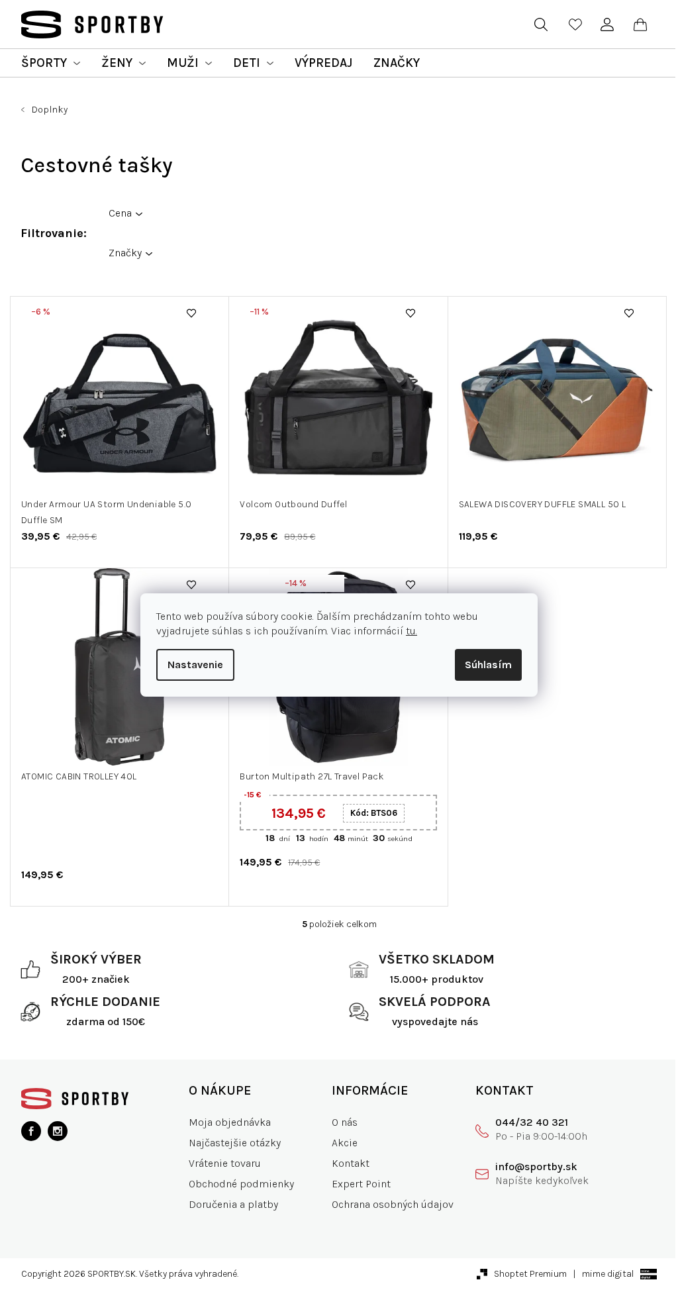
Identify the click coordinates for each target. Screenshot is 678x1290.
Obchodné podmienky (241, 1183)
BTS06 (373, 813)
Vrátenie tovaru (225, 1163)
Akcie (345, 1142)
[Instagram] (58, 1131)
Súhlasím (488, 664)
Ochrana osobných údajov (393, 1204)
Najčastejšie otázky (235, 1142)
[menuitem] (51, 63)
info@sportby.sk (536, 1166)
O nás (345, 1122)
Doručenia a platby (233, 1204)
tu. (411, 630)
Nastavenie (195, 664)
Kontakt (350, 1163)
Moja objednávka (230, 1122)
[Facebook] (31, 1131)
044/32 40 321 (531, 1122)
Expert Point (361, 1183)
